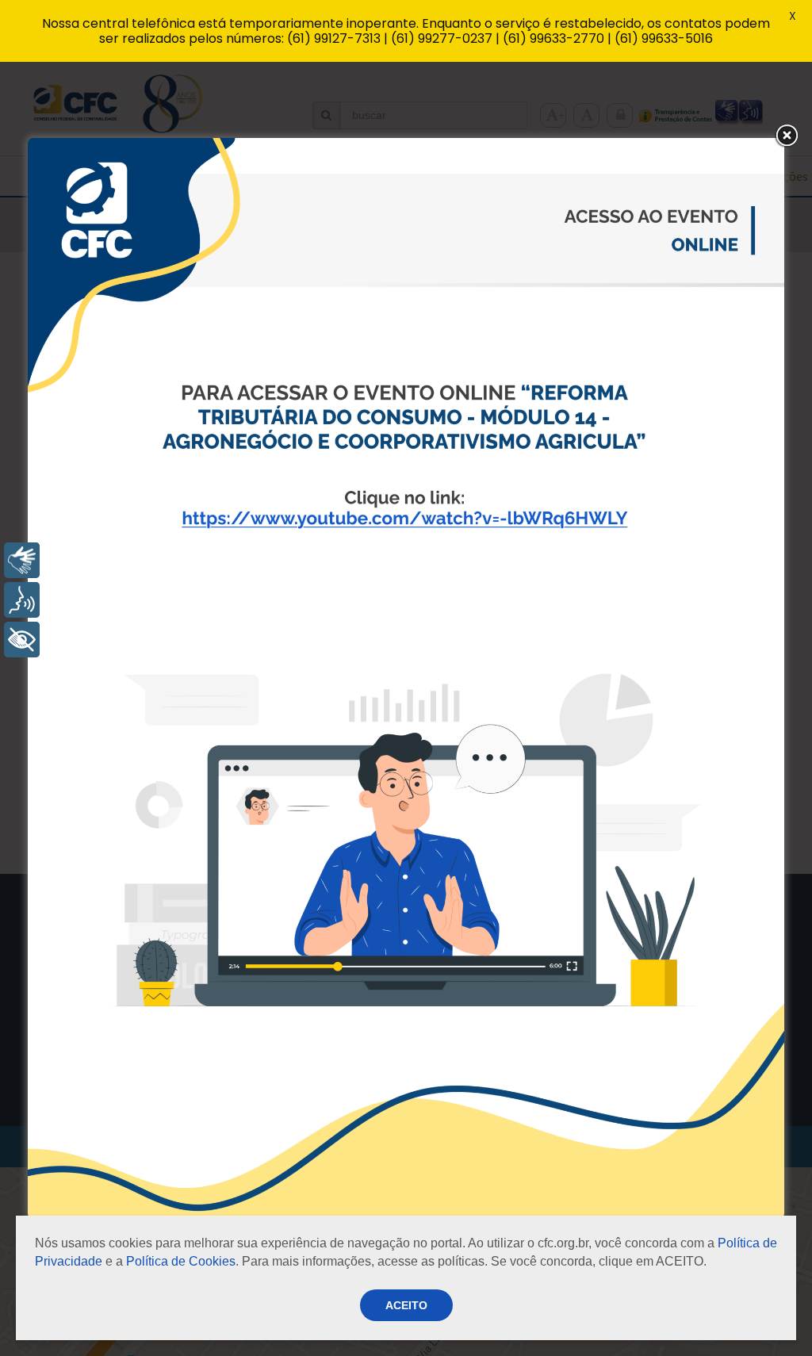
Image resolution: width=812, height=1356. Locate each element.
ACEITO (406, 1305)
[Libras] (22, 560)
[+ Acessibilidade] (22, 639)
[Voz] (22, 600)
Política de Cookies (181, 1261)
